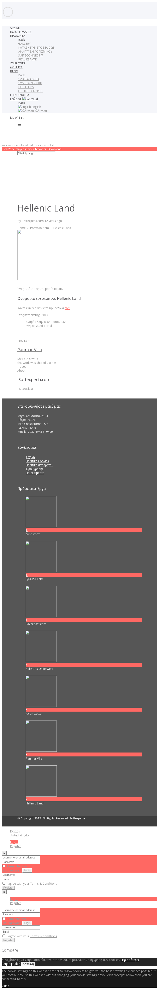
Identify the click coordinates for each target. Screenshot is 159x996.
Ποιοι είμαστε (35, 473)
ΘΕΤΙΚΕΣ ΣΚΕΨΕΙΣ (30, 91)
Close (5, 986)
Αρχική (30, 457)
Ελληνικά (40, 111)
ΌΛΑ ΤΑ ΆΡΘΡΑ (28, 79)
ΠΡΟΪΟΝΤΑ (17, 36)
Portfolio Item (39, 228)
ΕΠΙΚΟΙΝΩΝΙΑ (19, 95)
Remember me (16, 866)
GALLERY (24, 43)
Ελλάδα (15, 831)
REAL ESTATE (27, 59)
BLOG (14, 71)
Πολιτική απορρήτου (39, 465)
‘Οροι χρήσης (34, 469)
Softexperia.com (33, 221)
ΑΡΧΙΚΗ (15, 28)
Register (15, 846)
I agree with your (31, 883)
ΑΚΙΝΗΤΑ (16, 67)
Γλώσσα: (16, 99)
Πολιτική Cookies (37, 461)
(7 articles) (25, 389)
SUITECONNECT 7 (30, 55)
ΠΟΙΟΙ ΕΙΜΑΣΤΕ (20, 32)
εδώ (67, 308)
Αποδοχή (28, 963)
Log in (14, 842)
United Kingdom (20, 835)
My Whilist (17, 117)
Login (27, 870)
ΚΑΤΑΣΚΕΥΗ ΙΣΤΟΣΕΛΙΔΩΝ (36, 47)
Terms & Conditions (43, 883)
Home (21, 228)
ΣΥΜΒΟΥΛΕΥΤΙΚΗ (30, 83)
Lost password (12, 870)
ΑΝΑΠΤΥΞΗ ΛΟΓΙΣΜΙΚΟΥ (35, 51)
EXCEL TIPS (26, 87)
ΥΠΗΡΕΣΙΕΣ (17, 63)
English (36, 107)
